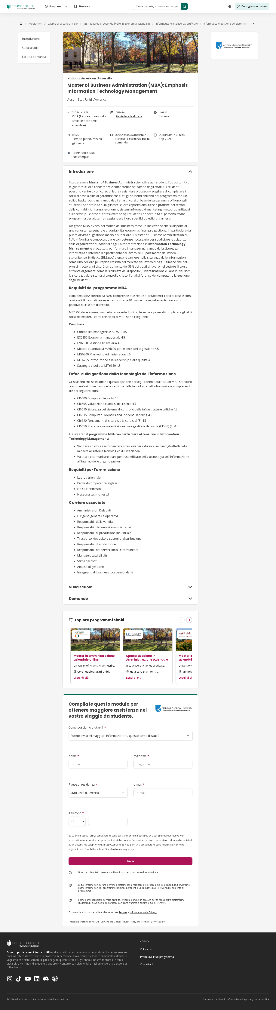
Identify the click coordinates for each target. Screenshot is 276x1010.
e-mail (139, 784)
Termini (123, 912)
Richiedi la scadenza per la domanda (132, 140)
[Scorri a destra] (253, 23)
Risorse (83, 6)
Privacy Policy (129, 921)
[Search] (184, 6)
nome (74, 756)
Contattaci (146, 964)
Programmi (56, 6)
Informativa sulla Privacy (143, 912)
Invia (130, 861)
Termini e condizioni (214, 999)
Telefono (76, 813)
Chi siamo (146, 949)
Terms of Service (150, 921)
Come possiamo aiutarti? (87, 727)
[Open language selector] (229, 6)
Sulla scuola (30, 48)
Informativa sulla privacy (240, 999)
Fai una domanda (34, 57)
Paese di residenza (83, 784)
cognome (141, 756)
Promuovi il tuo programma (157, 957)
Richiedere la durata (129, 116)
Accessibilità (262, 999)
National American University (89, 78)
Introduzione (31, 39)
